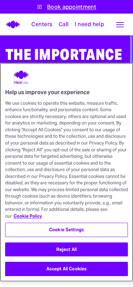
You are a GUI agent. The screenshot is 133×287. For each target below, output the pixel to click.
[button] (120, 24)
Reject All (66, 249)
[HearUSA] (11, 24)
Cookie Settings (66, 230)
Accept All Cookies (66, 269)
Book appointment (71, 7)
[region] (66, 172)
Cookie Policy (28, 216)
